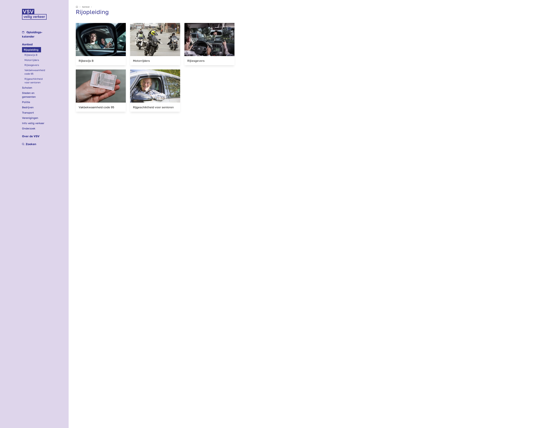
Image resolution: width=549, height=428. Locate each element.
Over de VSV (30, 136)
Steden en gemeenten (29, 94)
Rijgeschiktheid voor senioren (33, 80)
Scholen (27, 87)
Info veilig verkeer (33, 123)
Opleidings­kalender (32, 34)
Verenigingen (30, 117)
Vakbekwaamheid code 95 (34, 72)
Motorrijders (31, 59)
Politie (26, 102)
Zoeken (31, 144)
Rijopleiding (31, 49)
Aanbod (27, 44)
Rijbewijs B (30, 54)
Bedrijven (28, 107)
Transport (28, 112)
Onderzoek (28, 128)
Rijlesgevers (31, 64)
